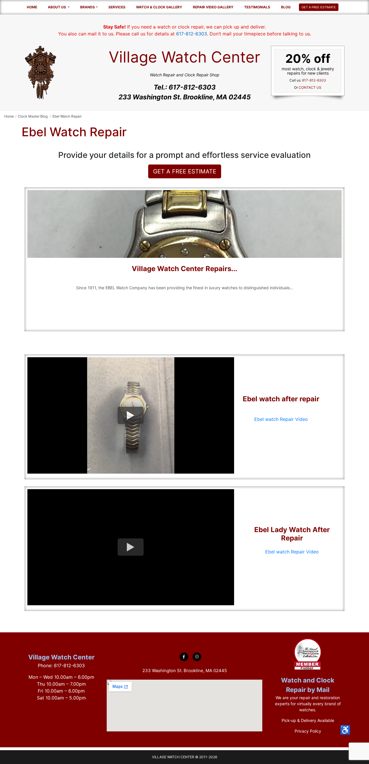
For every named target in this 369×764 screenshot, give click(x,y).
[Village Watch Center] (41, 72)
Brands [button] (87, 7)
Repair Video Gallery (213, 7)
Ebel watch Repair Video (281, 419)
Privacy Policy (308, 731)
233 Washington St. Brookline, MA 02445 (184, 97)
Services (116, 7)
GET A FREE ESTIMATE (319, 7)
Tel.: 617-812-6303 (185, 87)
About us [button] (57, 7)
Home (32, 7)
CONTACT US (310, 87)
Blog (286, 7)
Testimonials (257, 7)
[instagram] (197, 657)
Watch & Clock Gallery (159, 7)
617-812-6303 (191, 34)
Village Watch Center (61, 657)
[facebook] (184, 657)
